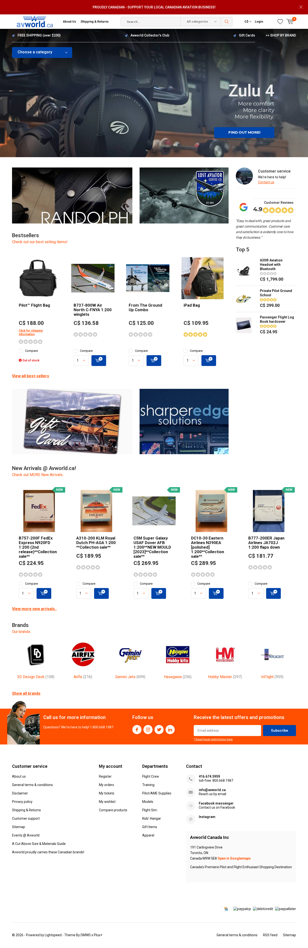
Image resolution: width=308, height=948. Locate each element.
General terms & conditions (32, 785)
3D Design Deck (35, 677)
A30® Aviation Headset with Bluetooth (271, 264)
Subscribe (279, 730)
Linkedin (170, 729)
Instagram (148, 729)
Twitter (159, 729)
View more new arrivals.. (34, 609)
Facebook (136, 729)
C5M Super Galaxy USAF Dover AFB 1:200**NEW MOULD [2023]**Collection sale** (152, 547)
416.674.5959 (209, 776)
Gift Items (149, 827)
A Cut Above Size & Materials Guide (39, 844)
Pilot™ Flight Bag (34, 305)
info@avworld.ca (212, 790)
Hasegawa (178, 677)
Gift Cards (247, 35)
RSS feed (270, 935)
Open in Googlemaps (234, 858)
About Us (69, 21)
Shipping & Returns (95, 21)
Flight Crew (150, 776)
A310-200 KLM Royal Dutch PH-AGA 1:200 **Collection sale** (96, 543)
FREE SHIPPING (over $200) (39, 35)
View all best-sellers (30, 376)
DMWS (86, 935)
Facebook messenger (216, 803)
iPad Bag (192, 305)
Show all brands (26, 693)
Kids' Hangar (151, 818)
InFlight (272, 677)
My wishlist (107, 802)
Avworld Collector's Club (149, 35)
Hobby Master (225, 677)
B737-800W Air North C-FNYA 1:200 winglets (93, 310)
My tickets (106, 793)
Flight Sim (149, 810)
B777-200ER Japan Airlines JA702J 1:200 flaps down (266, 543)
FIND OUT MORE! (244, 132)
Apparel (148, 835)
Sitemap (18, 827)
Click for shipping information (31, 332)
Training (148, 785)
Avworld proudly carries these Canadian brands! (48, 852)
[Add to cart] (98, 360)
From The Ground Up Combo (145, 307)
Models (147, 802)
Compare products (113, 810)
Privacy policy (22, 802)
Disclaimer (20, 793)
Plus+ (98, 935)
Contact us (266, 182)
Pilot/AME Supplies (156, 793)
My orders (106, 785)
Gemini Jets (130, 677)
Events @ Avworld (25, 835)
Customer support (26, 818)
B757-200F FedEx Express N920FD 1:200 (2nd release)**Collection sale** (38, 547)
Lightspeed (53, 935)
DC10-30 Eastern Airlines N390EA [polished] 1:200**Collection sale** (207, 547)
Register (105, 776)
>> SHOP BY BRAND (281, 35)
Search (226, 21)
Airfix (83, 677)
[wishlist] (280, 21)
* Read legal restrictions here (213, 739)
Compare (31, 351)
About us (19, 776)
